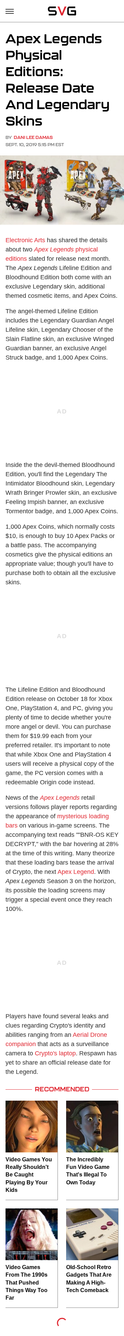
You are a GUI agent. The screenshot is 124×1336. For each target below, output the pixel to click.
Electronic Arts (25, 240)
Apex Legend (76, 871)
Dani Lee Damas (33, 137)
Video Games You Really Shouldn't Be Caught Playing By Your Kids (29, 1175)
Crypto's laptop (55, 1053)
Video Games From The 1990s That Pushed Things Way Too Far (27, 1282)
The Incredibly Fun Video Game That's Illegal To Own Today (88, 1171)
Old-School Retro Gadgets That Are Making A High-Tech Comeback (89, 1278)
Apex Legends (60, 797)
